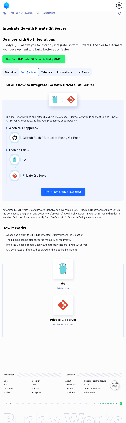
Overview (10, 72)
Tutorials (46, 72)
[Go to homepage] (6, 5)
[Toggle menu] (119, 5)
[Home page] (6, 13)
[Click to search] (120, 13)
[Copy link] (29, 227)
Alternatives (64, 72)
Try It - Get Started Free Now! (63, 191)
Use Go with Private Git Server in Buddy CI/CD (33, 59)
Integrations (28, 72)
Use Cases (83, 72)
